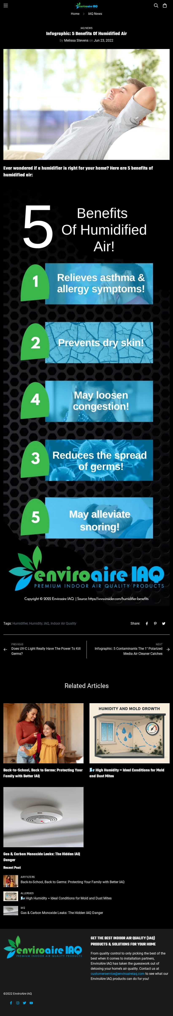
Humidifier (20, 623)
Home (75, 14)
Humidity (35, 623)
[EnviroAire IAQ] (87, 5)
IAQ (46, 623)
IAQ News (95, 14)
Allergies (27, 893)
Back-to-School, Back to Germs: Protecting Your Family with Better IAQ (43, 773)
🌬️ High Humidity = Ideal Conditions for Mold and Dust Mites (126, 773)
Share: (135, 623)
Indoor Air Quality (63, 623)
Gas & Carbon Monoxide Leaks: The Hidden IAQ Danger (41, 857)
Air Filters (28, 877)
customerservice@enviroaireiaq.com (118, 974)
